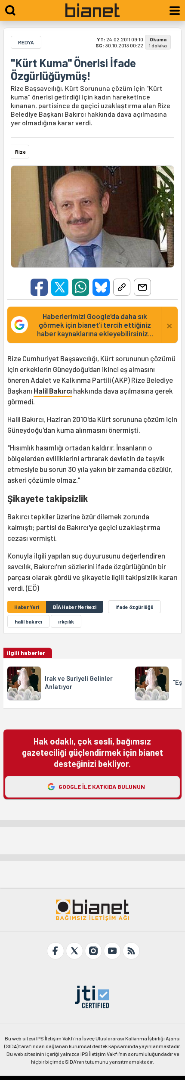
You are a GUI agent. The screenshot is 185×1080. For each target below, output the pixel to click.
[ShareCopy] (121, 287)
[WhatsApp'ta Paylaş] (80, 287)
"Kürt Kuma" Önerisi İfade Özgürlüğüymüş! (73, 69)
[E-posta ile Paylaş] (142, 287)
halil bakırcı (28, 621)
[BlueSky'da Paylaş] (101, 287)
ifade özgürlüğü (134, 607)
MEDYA (26, 42)
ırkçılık (66, 621)
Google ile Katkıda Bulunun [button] (102, 786)
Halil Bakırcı (53, 390)
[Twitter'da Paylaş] (59, 287)
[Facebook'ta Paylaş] (39, 287)
